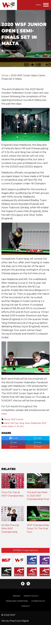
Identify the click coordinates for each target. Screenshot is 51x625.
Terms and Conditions (17, 601)
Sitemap (16, 596)
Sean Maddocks (33, 423)
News (7, 419)
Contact (25, 606)
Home (4, 75)
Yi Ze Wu (19, 426)
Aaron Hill (9, 423)
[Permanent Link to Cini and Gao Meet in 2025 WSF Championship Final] (38, 481)
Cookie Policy (38, 601)
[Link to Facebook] (23, 583)
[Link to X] (28, 583)
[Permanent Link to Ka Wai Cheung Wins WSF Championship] (12, 514)
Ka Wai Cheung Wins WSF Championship (10, 528)
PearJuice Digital (19, 620)
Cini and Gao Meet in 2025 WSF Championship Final (38, 495)
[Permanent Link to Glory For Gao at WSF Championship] (12, 481)
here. (4, 413)
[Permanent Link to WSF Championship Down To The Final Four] (38, 514)
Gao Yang (19, 423)
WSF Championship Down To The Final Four (38, 528)
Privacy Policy (31, 596)
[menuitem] (16, 595)
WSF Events (17, 419)
